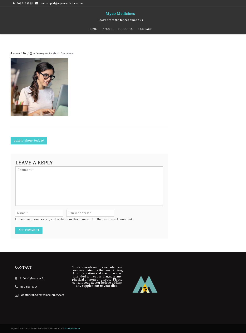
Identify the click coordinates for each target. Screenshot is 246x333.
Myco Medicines (120, 13)
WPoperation (72, 328)
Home (93, 29)
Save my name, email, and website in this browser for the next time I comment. (76, 219)
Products (125, 29)
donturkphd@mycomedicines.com (61, 3)
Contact (145, 29)
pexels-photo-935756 (29, 140)
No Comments (65, 53)
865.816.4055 (25, 3)
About (107, 29)
